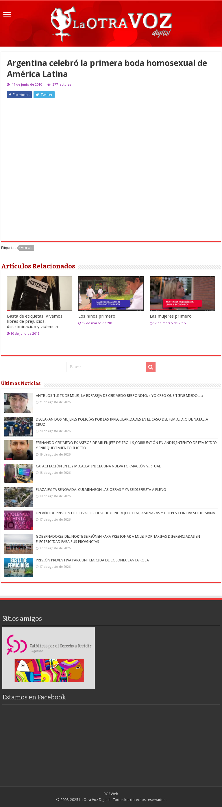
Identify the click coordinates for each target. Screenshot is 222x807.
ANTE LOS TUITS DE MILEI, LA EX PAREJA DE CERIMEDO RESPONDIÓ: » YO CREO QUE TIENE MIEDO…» (119, 395)
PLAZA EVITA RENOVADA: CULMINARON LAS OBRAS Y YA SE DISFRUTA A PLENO (101, 489)
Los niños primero (96, 316)
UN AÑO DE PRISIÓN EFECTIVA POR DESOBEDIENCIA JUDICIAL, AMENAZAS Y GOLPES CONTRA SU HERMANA (125, 513)
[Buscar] (151, 367)
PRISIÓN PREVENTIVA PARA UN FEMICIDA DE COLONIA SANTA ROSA (92, 560)
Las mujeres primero (171, 316)
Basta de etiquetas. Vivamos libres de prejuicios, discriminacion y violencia (34, 321)
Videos (26, 248)
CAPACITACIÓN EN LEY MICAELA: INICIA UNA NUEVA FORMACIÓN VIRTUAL (98, 466)
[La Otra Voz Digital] (111, 23)
